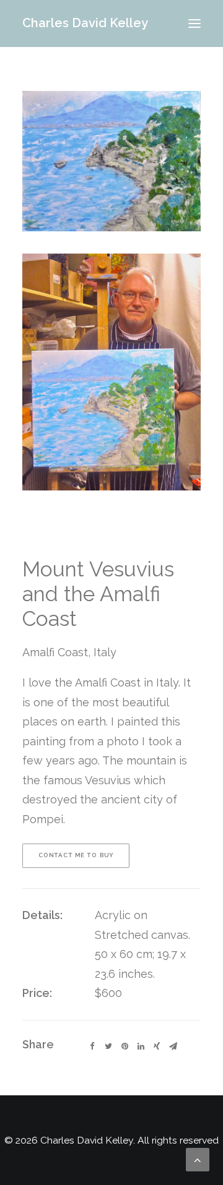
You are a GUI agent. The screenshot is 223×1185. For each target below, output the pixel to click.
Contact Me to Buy (76, 855)
